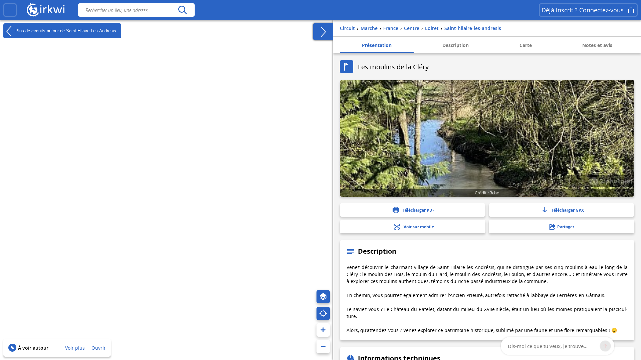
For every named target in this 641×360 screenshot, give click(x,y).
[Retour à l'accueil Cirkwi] (46, 10)
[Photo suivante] (581, 181)
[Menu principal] (10, 10)
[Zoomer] (323, 330)
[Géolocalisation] (323, 313)
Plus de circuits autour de (65, 30)
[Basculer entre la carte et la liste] (323, 31)
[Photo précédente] (569, 181)
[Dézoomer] (323, 346)
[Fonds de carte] (323, 296)
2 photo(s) (615, 180)
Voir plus (75, 348)
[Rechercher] (182, 10)
